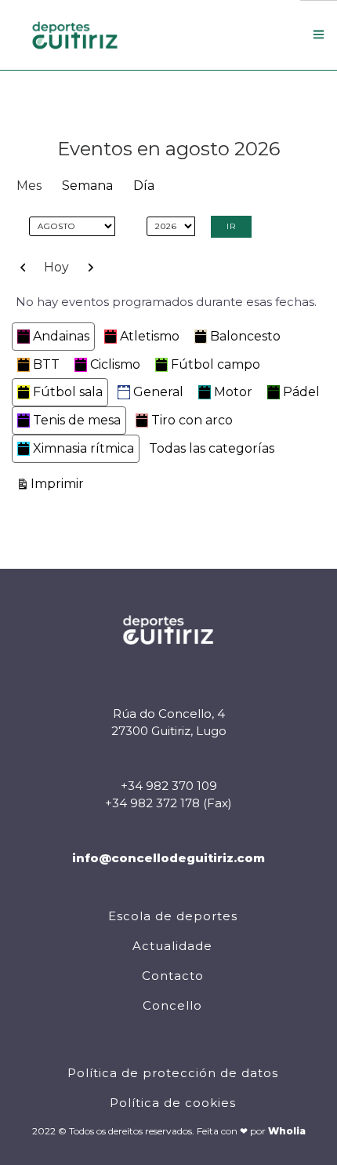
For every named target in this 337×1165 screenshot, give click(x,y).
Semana (87, 185)
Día (143, 185)
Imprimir (60, 483)
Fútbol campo (215, 364)
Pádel (301, 391)
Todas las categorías (211, 448)
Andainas (61, 336)
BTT (46, 364)
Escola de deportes (172, 915)
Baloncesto (245, 336)
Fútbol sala (68, 391)
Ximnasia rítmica (83, 448)
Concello (172, 1005)
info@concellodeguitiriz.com (168, 857)
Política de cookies (173, 1102)
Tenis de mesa (77, 420)
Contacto (173, 975)
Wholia (287, 1131)
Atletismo (149, 336)
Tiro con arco (192, 420)
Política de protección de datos (172, 1072)
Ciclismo (115, 364)
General (158, 391)
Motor (233, 391)
